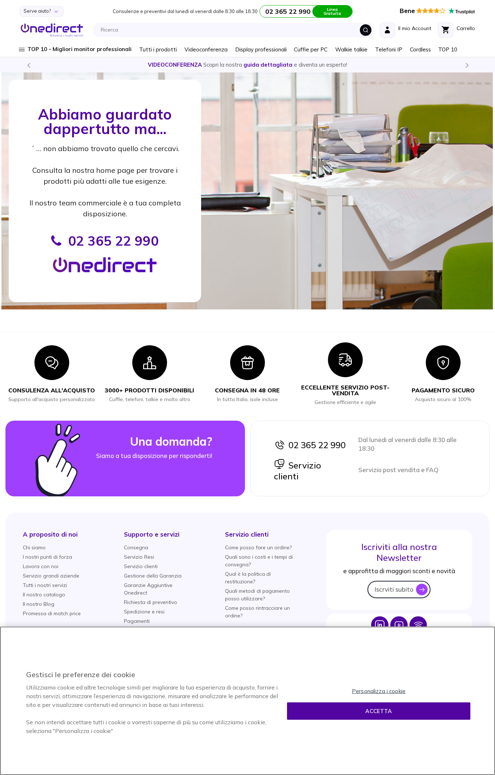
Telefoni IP (388, 49)
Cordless (420, 49)
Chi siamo (34, 547)
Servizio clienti (297, 471)
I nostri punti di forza (47, 557)
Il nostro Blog (38, 604)
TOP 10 (447, 49)
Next (467, 65)
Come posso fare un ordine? (258, 547)
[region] (247, 700)
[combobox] (236, 30)
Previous (28, 65)
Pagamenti (137, 621)
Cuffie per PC (311, 49)
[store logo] (52, 30)
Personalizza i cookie (378, 691)
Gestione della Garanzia (153, 575)
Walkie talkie (351, 49)
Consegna (136, 547)
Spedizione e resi (144, 611)
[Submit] (365, 30)
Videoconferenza (206, 49)
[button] (50, 534)
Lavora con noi (40, 566)
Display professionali (261, 49)
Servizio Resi (139, 557)
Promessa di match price (52, 613)
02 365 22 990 (315, 444)
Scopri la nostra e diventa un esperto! (247, 64)
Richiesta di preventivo (150, 602)
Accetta (378, 711)
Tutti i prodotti (158, 49)
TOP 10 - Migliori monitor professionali (80, 49)
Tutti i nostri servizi (45, 585)
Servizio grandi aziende (51, 575)
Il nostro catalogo (44, 594)
